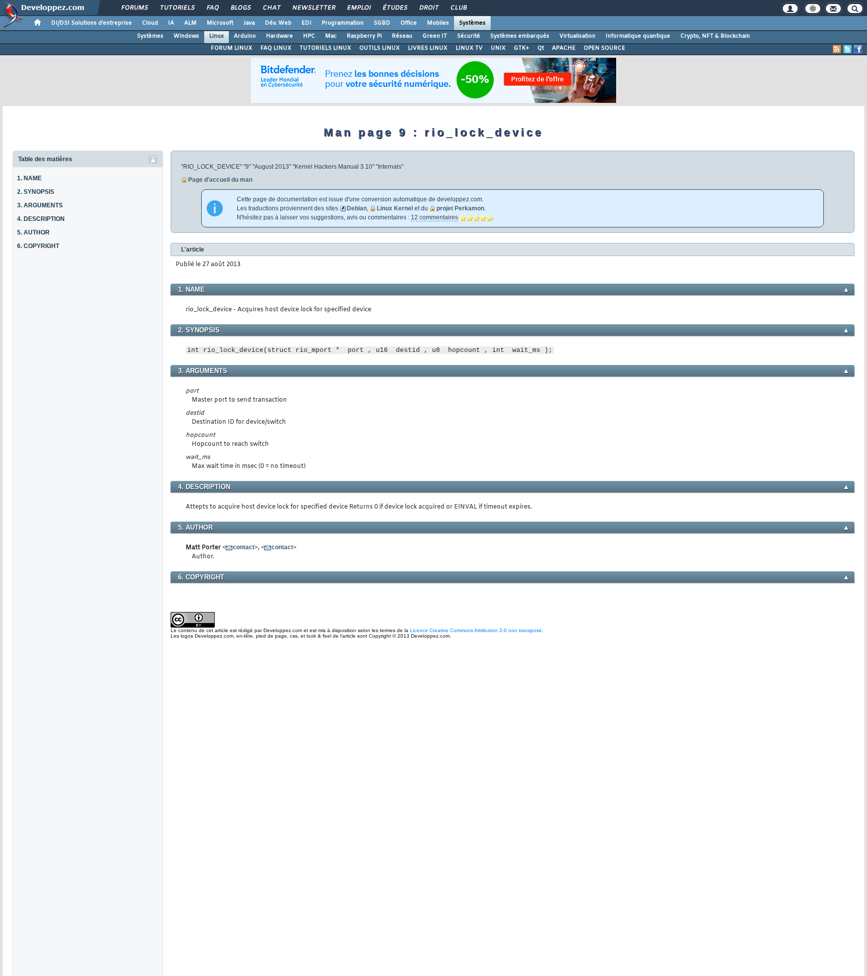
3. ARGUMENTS (40, 205)
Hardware (279, 36)
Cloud (150, 23)
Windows (186, 36)
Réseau (402, 36)
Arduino (245, 36)
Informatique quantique (638, 36)
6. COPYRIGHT (38, 246)
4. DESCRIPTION (41, 218)
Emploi (358, 8)
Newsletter (313, 8)
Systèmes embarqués (519, 36)
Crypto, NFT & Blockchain (715, 36)
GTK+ (521, 48)
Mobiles (438, 23)
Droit (428, 8)
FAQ (212, 8)
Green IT (434, 36)
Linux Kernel (395, 208)
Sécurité (468, 36)
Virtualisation (577, 36)
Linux (216, 36)
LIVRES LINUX (428, 48)
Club (458, 8)
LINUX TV (469, 48)
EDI (307, 23)
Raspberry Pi (364, 36)
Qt (540, 48)
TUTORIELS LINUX (325, 48)
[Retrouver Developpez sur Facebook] (858, 49)
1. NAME (29, 178)
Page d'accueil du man (220, 179)
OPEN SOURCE (604, 48)
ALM (190, 23)
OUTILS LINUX (379, 48)
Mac (331, 36)
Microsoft (220, 23)
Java (249, 23)
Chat (271, 8)
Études (394, 8)
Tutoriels (177, 8)
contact (243, 547)
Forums (134, 8)
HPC (309, 36)
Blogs (240, 8)
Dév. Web (278, 23)
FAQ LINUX (276, 48)
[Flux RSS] (837, 49)
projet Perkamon (460, 208)
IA (171, 23)
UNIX (498, 48)
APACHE (563, 48)
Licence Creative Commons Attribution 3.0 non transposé (476, 630)
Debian (357, 208)
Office (408, 23)
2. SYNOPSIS (35, 191)
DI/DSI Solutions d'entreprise (91, 23)
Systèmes (472, 23)
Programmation (343, 23)
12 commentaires (434, 217)
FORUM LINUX (231, 48)
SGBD (382, 23)
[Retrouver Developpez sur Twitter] (847, 49)
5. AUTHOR (33, 232)
